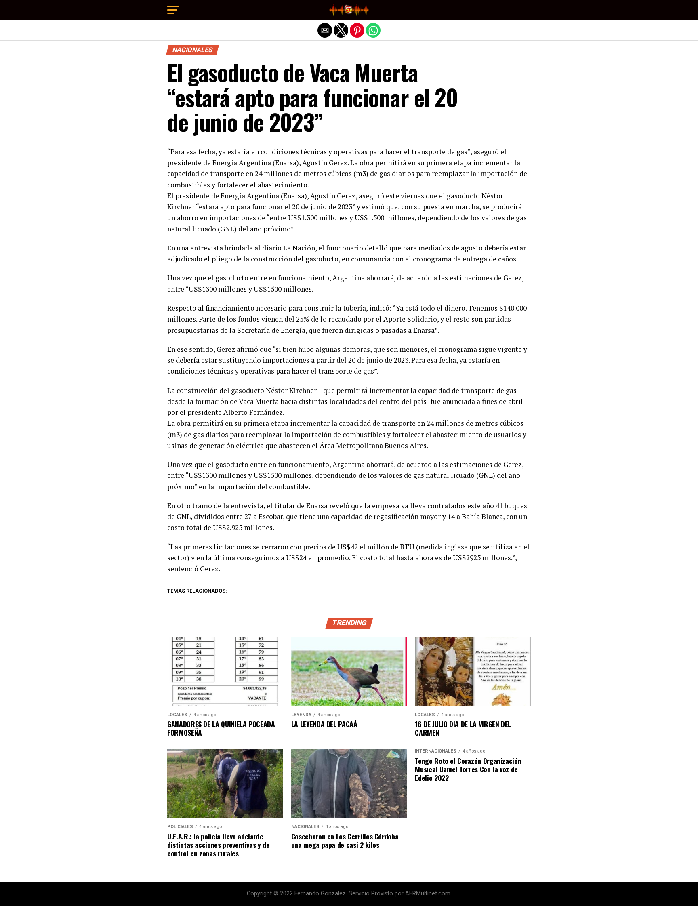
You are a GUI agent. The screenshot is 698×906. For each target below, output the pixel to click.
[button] (173, 10)
